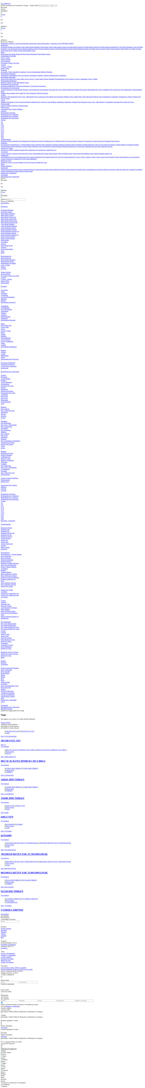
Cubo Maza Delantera (126, 47)
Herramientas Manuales (8, 77)
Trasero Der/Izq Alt (99, 141)
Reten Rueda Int (17, 54)
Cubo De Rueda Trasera (14, 49)
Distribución (4, 155)
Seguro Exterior (6, 59)
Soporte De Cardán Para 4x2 (29, 150)
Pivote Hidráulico (31, 159)
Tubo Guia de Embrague (102, 145)
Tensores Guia (16, 153)
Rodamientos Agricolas (8, 113)
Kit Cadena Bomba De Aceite (70, 157)
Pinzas (3, 79)
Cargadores (22, 72)
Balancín (9, 166)
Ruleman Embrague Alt (70, 146)
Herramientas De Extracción (9, 84)
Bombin (136, 145)
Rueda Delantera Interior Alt (82, 49)
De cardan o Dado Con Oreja (10, 63)
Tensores (9, 153)
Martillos (51, 79)
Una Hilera (132, 49)
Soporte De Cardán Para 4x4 (47, 150)
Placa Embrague (47, 145)
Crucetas (18, 43)
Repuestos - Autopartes (50, 43)
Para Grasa (120, 90)
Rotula (51, 169)
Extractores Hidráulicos (8, 86)
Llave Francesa (70, 79)
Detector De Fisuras (7, 444)
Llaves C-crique (34, 79)
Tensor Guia (104, 157)
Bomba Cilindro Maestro (118, 145)
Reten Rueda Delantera (29, 54)
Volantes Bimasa (6, 146)
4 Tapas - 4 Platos (6, 66)
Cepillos (94, 79)
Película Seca (5, 107)
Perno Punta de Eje (7, 50)
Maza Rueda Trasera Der (77, 47)
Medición (44, 72)
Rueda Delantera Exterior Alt (48, 49)
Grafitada (74, 102)
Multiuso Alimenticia (57, 102)
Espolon (107, 141)
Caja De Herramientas (33, 72)
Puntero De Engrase (80, 90)
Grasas (3, 100)
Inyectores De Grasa (55, 90)
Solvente (45, 93)
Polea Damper (53, 153)
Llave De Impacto (23, 75)
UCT (2, 130)
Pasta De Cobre (46, 102)
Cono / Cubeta (5, 58)
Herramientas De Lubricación (10, 88)
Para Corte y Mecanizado (26, 97)
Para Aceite (113, 90)
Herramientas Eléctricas (8, 74)
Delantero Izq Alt (49, 141)
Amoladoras (4, 75)
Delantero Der (16, 141)
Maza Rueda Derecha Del (93, 47)
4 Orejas (3, 65)
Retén (2, 52)
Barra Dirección (105, 169)
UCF (2, 125)
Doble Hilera (124, 49)
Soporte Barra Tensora (22, 171)
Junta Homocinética (25, 50)
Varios (10, 72)
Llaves (26, 79)
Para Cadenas (11, 93)
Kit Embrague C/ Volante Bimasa (20, 145)
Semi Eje (16, 50)
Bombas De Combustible (8, 173)
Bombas (3, 82)
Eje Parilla (78, 169)
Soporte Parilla (70, 169)
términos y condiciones (13, 1006)
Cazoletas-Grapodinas (135, 169)
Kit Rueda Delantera (7, 47)
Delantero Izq (26, 141)
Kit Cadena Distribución (34, 157)
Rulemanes (4, 45)
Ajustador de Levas (19, 159)
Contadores (105, 90)
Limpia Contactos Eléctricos (9, 106)
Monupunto (128, 90)
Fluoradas (117, 102)
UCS (2, 129)
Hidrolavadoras (54, 75)
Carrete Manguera (34, 90)
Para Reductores (13, 97)
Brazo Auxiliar (35, 169)
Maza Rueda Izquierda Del (110, 47)
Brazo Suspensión (24, 169)
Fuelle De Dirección (122, 169)
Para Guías (82, 97)
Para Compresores (40, 97)
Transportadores (137, 90)
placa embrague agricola (89, 146)
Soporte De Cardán (7, 150)
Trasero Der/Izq (72, 141)
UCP (2, 127)
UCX (2, 132)
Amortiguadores (6, 139)
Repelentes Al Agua (13, 102)
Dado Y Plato (5, 68)
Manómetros (20, 82)
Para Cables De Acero (22, 93)
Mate (31, 171)
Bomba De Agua (6, 161)
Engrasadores (44, 90)
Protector (96, 97)
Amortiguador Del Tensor (40, 153)
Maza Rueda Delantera (33, 47)
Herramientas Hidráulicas (9, 81)
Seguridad (15, 72)
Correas (3, 120)
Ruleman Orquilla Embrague (85, 145)
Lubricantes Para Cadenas (9, 109)
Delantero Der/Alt (61, 141)
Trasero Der (88, 141)
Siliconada (68, 102)
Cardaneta (16, 150)
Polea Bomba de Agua (127, 157)
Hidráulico (4, 97)
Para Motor (49, 97)
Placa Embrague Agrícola (36, 146)
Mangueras (70, 90)
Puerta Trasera (115, 141)
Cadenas (88, 157)
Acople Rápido (18, 90)
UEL (2, 136)
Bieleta (56, 169)
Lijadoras (46, 75)
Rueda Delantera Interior (65, 49)
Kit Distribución (6, 157)
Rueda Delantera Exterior (31, 49)
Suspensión (4, 168)
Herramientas (25, 43)
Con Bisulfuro (108, 102)
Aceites (3, 95)
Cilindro (8, 82)
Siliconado (89, 97)
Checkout (4, 1036)
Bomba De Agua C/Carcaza (9, 162)
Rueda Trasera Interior (113, 49)
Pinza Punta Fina (10, 79)
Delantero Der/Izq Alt (37, 141)
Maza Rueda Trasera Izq (61, 47)
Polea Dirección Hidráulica (81, 153)
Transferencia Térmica (126, 97)
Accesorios (4, 72)
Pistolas (64, 90)
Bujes (63, 169)
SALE (60, 43)
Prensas (46, 79)
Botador (3, 166)
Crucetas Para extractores (38, 86)
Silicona (39, 93)
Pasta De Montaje (25, 102)
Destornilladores (60, 79)
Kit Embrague (5, 145)
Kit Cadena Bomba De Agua (52, 157)
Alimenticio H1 (36, 102)
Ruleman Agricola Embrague (53, 146)
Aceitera (3, 90)
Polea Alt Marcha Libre (65, 153)
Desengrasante (5, 104)
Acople (14, 82)
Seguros (138, 49)
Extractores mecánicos (23, 86)
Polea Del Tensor (26, 153)
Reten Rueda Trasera (43, 54)
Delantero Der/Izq (6, 141)
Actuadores (129, 145)
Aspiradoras (33, 75)
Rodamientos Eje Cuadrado (9, 116)
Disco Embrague (36, 145)
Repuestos (9, 90)
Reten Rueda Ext (6, 54)
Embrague (4, 143)
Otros (33, 50)
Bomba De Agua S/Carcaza (27, 162)
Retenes (12, 43)
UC (2, 121)
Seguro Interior (5, 61)
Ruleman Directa (70, 145)
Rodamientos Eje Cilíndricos (10, 114)
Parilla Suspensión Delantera (10, 169)
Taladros (40, 75)
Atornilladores (13, 75)
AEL (2, 137)
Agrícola (40, 43)
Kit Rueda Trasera (19, 47)
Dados (41, 79)
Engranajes (33, 93)
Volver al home (5, 722)
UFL (2, 134)
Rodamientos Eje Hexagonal (10, 118)
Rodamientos (5, 43)
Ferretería (4, 70)
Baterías (49, 72)
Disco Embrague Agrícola (20, 146)
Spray (2, 91)
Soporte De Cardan (7, 148)
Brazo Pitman (44, 169)
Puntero (112, 169)
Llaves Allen (20, 79)
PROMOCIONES (68, 43)
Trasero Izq (80, 141)
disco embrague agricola (104, 146)
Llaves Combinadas (81, 79)
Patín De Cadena (6, 641)
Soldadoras (62, 75)
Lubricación (33, 43)
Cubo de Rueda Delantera (9, 226)
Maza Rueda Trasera (46, 47)
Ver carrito (4, 1027)
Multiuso (3, 93)
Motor (3, 164)
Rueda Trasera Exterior (98, 49)
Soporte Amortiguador (8, 171)
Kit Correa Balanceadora (19, 157)
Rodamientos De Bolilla (8, 56)
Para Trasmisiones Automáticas (108, 97)
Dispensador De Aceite (94, 90)
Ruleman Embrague (59, 145)
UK (2, 123)
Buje (59, 169)
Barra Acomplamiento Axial (91, 169)
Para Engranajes (59, 97)
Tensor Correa (95, 157)
